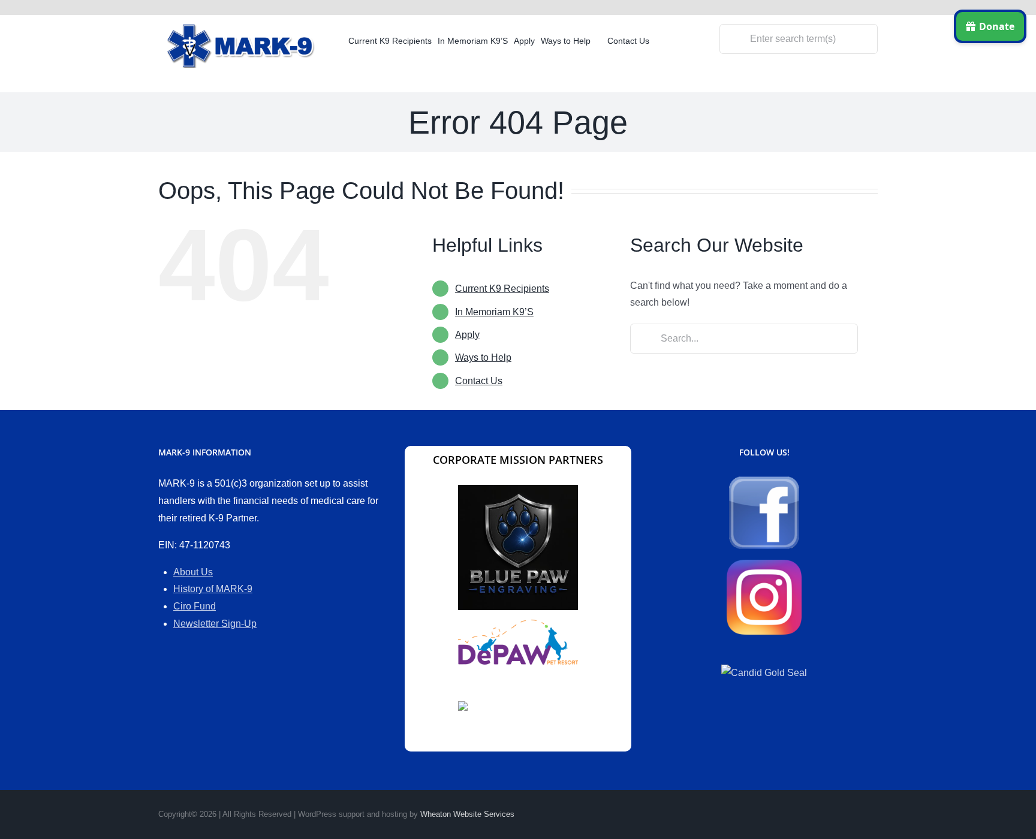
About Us (193, 572)
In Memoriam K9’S (494, 312)
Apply (467, 335)
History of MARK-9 (212, 589)
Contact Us (478, 381)
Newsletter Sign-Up (215, 623)
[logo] (242, 28)
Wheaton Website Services (467, 814)
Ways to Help (483, 357)
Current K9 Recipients (502, 288)
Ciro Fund (194, 606)
